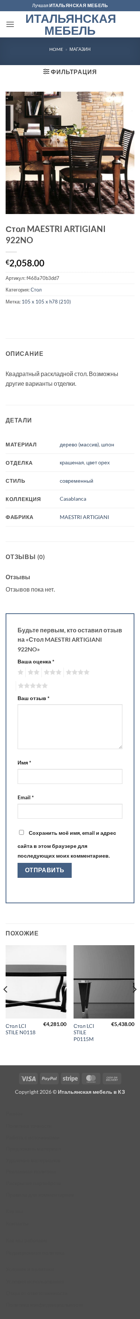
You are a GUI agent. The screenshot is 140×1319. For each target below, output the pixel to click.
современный (76, 480)
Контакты (17, 1223)
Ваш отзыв (34, 698)
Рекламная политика (31, 1171)
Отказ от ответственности (37, 1293)
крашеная (72, 462)
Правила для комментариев (40, 1194)
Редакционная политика (35, 1252)
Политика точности (29, 1126)
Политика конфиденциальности (44, 1304)
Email (26, 797)
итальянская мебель (78, 5)
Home (56, 49)
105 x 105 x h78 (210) (46, 302)
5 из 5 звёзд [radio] (32, 686)
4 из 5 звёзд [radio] (76, 672)
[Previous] (5, 1004)
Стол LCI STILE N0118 (20, 1029)
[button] (10, 24)
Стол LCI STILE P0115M (84, 1032)
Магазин (80, 49)
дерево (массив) (79, 444)
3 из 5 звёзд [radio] (51, 672)
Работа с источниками (33, 1137)
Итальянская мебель (70, 24)
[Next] (134, 1004)
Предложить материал (33, 1148)
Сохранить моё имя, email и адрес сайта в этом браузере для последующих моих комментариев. (67, 844)
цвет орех (98, 462)
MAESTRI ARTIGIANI (84, 517)
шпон (107, 444)
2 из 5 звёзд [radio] (32, 672)
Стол (36, 290)
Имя (24, 762)
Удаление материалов (33, 1160)
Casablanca (73, 498)
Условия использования (35, 1281)
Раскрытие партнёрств (33, 1183)
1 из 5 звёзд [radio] (20, 672)
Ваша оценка (36, 661)
